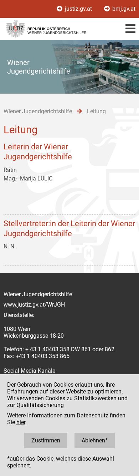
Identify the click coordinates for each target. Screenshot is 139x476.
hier (20, 422)
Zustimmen (45, 440)
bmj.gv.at (123, 8)
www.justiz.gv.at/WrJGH (34, 304)
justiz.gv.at (78, 8)
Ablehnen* (95, 440)
